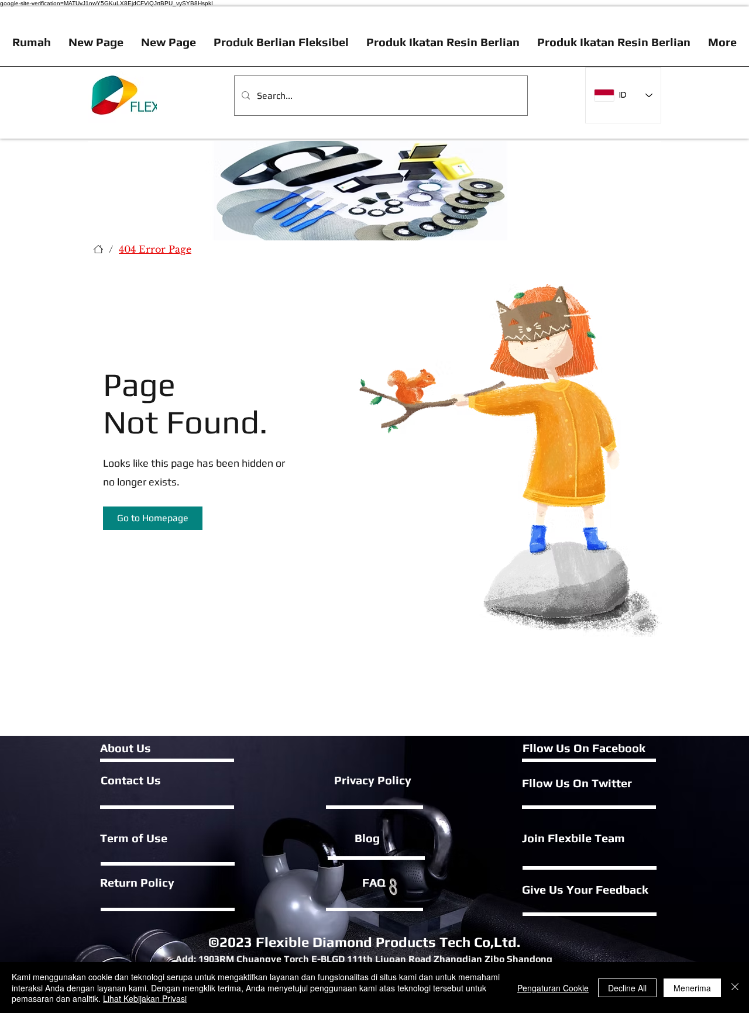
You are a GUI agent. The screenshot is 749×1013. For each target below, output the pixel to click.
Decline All (627, 988)
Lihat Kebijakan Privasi (145, 998)
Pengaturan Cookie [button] (553, 988)
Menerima (692, 988)
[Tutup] (735, 987)
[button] (152, 518)
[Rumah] (98, 249)
